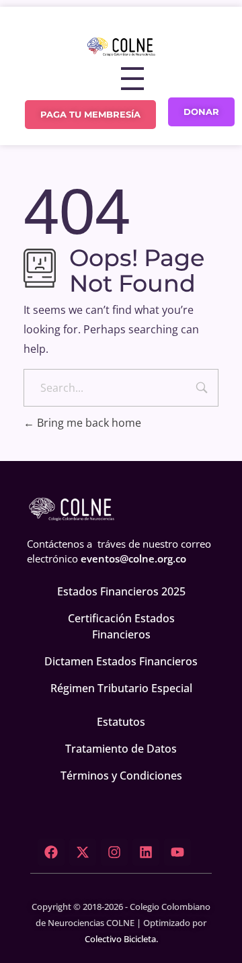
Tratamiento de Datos (121, 748)
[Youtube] (177, 852)
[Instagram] (114, 852)
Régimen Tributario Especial (121, 688)
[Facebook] (51, 852)
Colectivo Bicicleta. (121, 939)
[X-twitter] (82, 852)
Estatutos (121, 721)
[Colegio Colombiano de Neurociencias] (121, 46)
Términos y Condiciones (121, 775)
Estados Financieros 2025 (121, 591)
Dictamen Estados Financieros (121, 661)
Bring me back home (87, 422)
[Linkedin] (145, 852)
